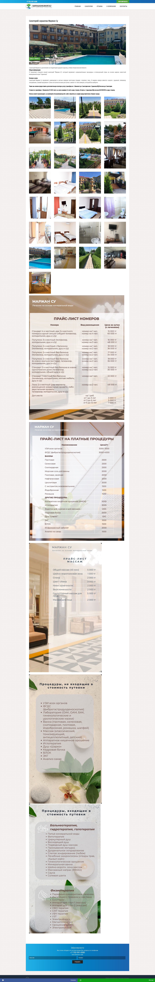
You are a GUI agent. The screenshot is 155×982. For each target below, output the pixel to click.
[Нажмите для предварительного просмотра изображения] (77, 64)
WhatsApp (151, 980)
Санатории (89, 6)
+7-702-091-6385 (77, 952)
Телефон (81, 957)
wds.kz (130, 978)
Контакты (123, 6)
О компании (111, 6)
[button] (40, 107)
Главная (78, 6)
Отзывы (99, 6)
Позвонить (73, 980)
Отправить (77, 962)
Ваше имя (32, 957)
